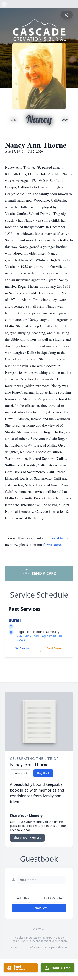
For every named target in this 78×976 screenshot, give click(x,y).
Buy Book (43, 773)
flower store (52, 544)
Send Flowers (54, 648)
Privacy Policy (27, 941)
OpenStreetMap (43, 947)
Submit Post (39, 908)
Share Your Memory (27, 837)
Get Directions (23, 648)
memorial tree (55, 537)
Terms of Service (50, 941)
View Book (20, 773)
